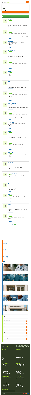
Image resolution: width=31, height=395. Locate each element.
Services (4, 8)
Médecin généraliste (5, 365)
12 (22, 224)
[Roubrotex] (5, 195)
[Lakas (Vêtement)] (5, 216)
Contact (3, 358)
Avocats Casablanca (5, 244)
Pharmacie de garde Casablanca (7, 377)
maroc (3, 364)
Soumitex (10, 141)
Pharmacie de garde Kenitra (6, 385)
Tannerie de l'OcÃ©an (12, 173)
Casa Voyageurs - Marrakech (20, 378)
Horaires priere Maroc (19, 350)
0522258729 (10, 75)
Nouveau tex (10, 162)
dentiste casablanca (5, 371)
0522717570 (10, 96)
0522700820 (10, 65)
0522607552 (10, 35)
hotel (3, 372)
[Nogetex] (5, 206)
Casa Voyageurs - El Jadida (19, 386)
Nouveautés (4, 6)
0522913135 (10, 116)
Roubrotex (10, 194)
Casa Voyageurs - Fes (19, 384)
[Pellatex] (5, 83)
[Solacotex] (5, 72)
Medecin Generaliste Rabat (6, 373)
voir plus (4, 261)
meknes (4, 374)
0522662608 (10, 44)
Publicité (3, 359)
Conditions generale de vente (19, 357)
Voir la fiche (10, 38)
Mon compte (3, 356)
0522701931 (10, 198)
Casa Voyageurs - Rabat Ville (20, 377)
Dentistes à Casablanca (19, 370)
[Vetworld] (5, 93)
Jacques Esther (11, 122)
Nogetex (9, 204)
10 (19, 224)
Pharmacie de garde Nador (6, 387)
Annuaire (3, 14)
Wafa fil (9, 131)
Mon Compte (4, 10)
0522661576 (10, 207)
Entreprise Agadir (4, 250)
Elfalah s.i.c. (10, 41)
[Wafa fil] (5, 133)
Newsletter (3, 360)
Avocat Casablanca (5, 243)
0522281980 (10, 187)
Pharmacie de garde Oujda (6, 384)
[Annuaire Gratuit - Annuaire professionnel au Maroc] (8, 346)
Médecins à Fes (18, 372)
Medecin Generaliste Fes (5, 256)
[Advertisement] (15, 234)
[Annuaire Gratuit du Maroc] (15, 2)
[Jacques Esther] (5, 123)
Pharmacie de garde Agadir (6, 383)
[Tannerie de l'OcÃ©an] (5, 174)
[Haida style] (5, 153)
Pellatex (9, 81)
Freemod (10, 60)
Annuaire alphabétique (5, 350)
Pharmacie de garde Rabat (6, 378)
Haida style (10, 152)
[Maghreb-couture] (5, 52)
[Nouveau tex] (5, 164)
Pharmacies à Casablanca (19, 366)
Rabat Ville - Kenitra (18, 385)
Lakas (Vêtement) (11, 214)
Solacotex (10, 71)
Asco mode (10, 30)
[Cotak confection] (5, 185)
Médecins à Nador (18, 374)
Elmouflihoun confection (13, 103)
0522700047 (10, 105)
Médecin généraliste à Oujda (20, 373)
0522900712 (10, 156)
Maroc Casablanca (5, 251)
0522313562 (10, 218)
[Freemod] (5, 62)
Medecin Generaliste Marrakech (6, 257)
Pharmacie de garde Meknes (6, 386)
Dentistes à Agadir (18, 371)
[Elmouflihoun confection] (5, 105)
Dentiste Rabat (4, 249)
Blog (2, 357)
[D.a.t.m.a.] (5, 21)
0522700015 (10, 125)
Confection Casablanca (8, 14)
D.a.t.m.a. (10, 19)
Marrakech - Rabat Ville (19, 383)
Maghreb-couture (11, 50)
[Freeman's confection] (5, 113)
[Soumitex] (5, 143)
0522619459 (10, 146)
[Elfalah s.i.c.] (5, 42)
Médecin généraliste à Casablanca (20, 364)
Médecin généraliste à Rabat (20, 365)
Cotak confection (11, 183)
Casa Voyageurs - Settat (19, 387)
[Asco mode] (5, 32)
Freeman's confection (12, 111)
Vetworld (10, 92)
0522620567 (10, 176)
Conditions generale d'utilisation (20, 356)
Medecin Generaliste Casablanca (6, 255)
